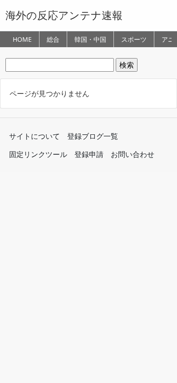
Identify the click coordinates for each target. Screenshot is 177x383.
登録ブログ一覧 (92, 136)
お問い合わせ (132, 154)
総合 (53, 39)
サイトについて (34, 136)
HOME (22, 39)
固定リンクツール (38, 154)
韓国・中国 (90, 39)
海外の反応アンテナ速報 (64, 15)
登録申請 (88, 154)
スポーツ (134, 39)
